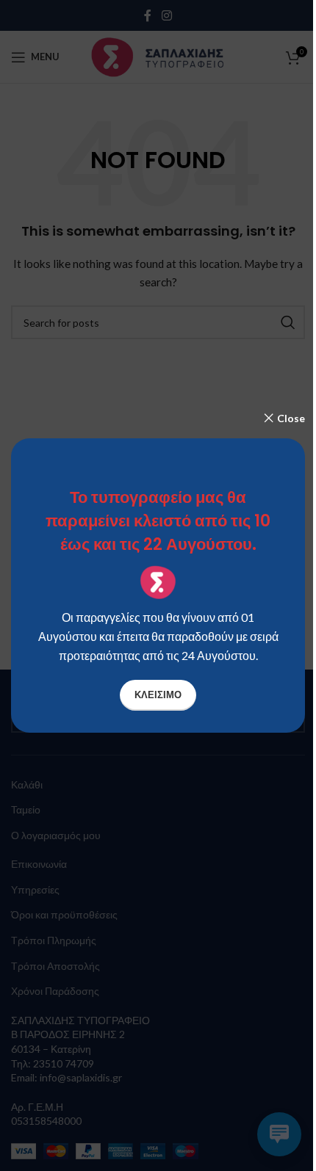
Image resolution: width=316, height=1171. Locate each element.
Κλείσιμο (158, 694)
